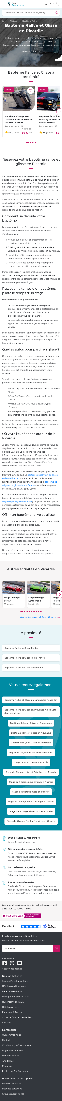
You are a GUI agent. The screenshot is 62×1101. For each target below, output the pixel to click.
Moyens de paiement (12, 1050)
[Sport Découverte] (16, 3)
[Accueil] (3, 21)
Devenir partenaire (11, 1083)
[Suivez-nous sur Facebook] (4, 963)
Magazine (7, 1066)
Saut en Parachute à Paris (15, 981)
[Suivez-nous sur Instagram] (12, 963)
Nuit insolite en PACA (13, 1002)
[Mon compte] (46, 4)
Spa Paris (7, 1022)
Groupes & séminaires (13, 1094)
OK (56, 948)
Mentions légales (10, 1055)
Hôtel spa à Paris (10, 1007)
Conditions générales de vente (17, 1045)
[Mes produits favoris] (52, 4)
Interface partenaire (12, 1088)
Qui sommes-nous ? (12, 1035)
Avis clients (8, 1061)
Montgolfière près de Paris (15, 996)
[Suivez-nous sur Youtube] (19, 963)
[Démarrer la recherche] (56, 12)
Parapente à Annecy (12, 1012)
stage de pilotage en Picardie (17, 501)
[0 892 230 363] (31, 915)
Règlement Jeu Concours (15, 1071)
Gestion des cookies (12, 968)
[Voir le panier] (58, 4)
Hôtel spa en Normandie (14, 986)
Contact (6, 1040)
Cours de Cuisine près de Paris (17, 1017)
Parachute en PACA (12, 991)
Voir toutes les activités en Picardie (38, 617)
